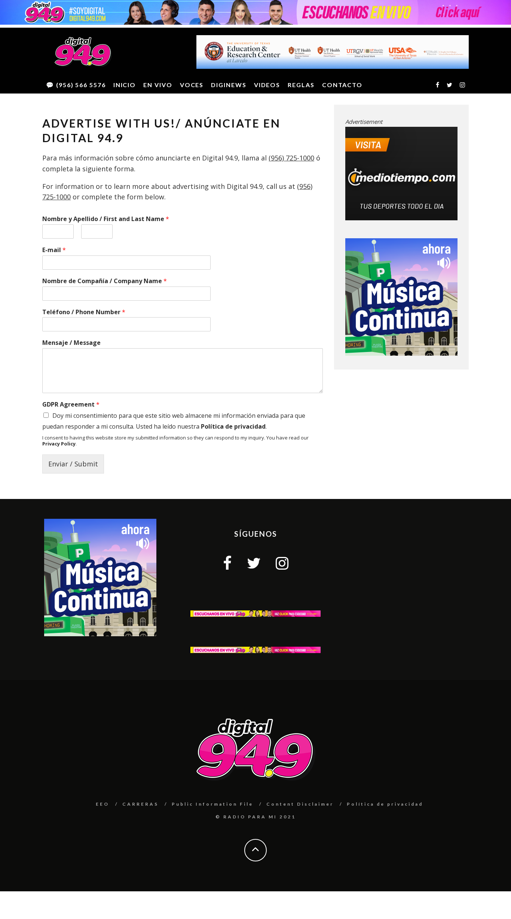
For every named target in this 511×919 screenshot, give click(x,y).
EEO (102, 804)
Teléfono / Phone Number (83, 312)
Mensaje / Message (71, 343)
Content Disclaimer (300, 804)
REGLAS (301, 84)
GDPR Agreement (71, 404)
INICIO (124, 84)
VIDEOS (267, 84)
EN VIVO (157, 84)
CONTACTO (342, 84)
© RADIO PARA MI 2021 (255, 817)
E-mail (54, 250)
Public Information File (212, 804)
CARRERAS (140, 804)
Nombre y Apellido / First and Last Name (105, 219)
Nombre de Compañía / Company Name (104, 281)
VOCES (192, 84)
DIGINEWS (228, 84)
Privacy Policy (59, 443)
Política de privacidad (233, 426)
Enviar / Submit (73, 463)
